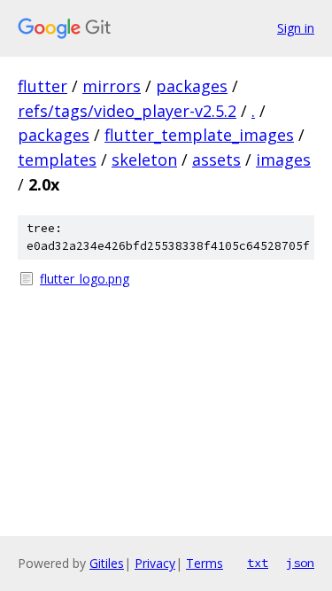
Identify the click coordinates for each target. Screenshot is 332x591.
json (300, 563)
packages (192, 86)
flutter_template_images (199, 134)
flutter (42, 86)
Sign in (295, 27)
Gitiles (106, 563)
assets (216, 159)
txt (257, 563)
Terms (204, 563)
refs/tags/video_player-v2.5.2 (127, 110)
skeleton (144, 159)
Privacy (155, 563)
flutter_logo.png (84, 278)
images (283, 159)
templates (57, 159)
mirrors (111, 86)
